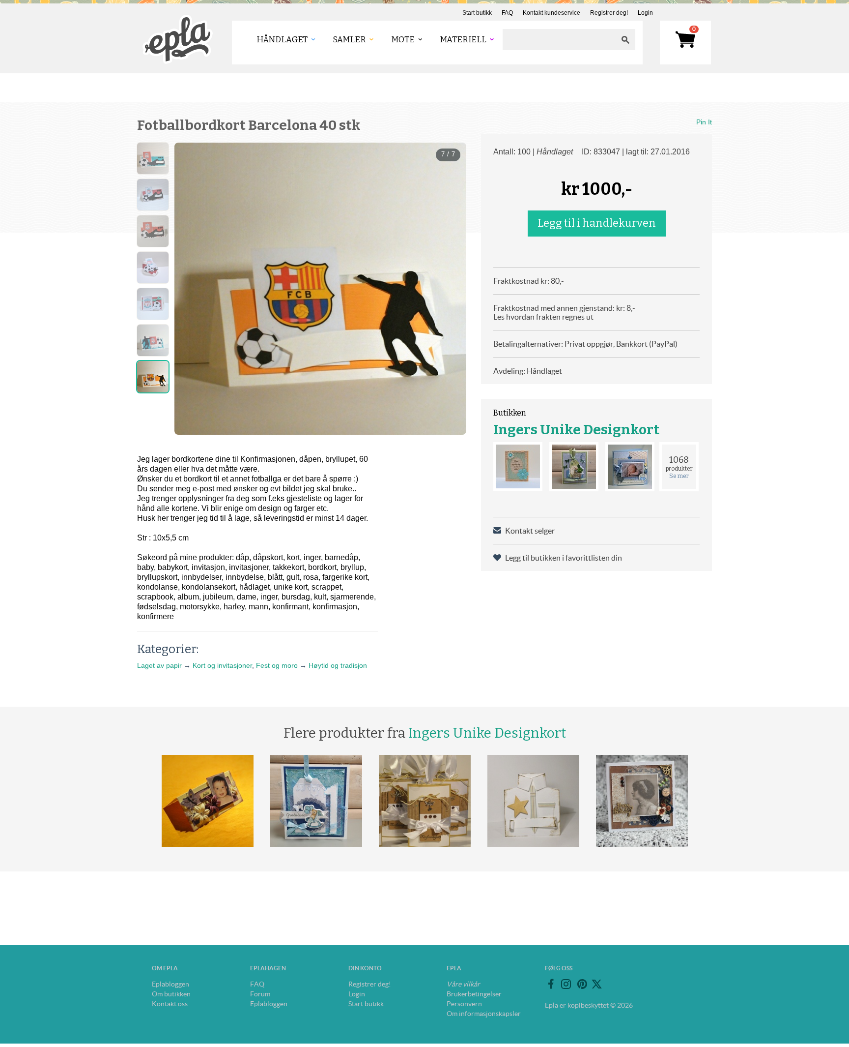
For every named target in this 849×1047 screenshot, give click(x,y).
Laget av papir (159, 665)
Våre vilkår (463, 984)
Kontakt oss (170, 1004)
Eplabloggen (170, 984)
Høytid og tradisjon (338, 665)
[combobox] (559, 39)
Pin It (704, 122)
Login (645, 12)
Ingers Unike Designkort (576, 429)
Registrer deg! (609, 12)
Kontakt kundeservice (551, 12)
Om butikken (171, 994)
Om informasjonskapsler (484, 1013)
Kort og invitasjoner (222, 665)
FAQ (507, 12)
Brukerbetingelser (474, 994)
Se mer (679, 476)
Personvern (464, 1004)
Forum (260, 994)
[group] (320, 289)
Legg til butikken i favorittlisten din (563, 557)
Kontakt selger (530, 530)
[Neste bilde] (450, 280)
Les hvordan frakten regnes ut (543, 316)
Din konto (365, 968)
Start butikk (477, 12)
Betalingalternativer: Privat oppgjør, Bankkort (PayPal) (585, 343)
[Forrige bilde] (190, 280)
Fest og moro (277, 665)
